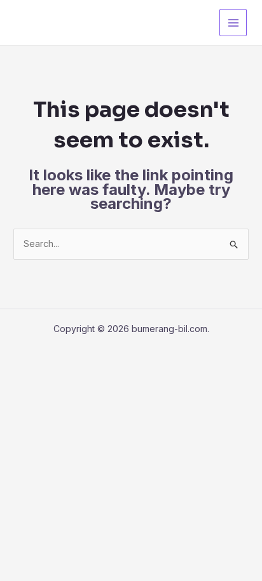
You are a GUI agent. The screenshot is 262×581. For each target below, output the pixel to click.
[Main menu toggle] (233, 22)
